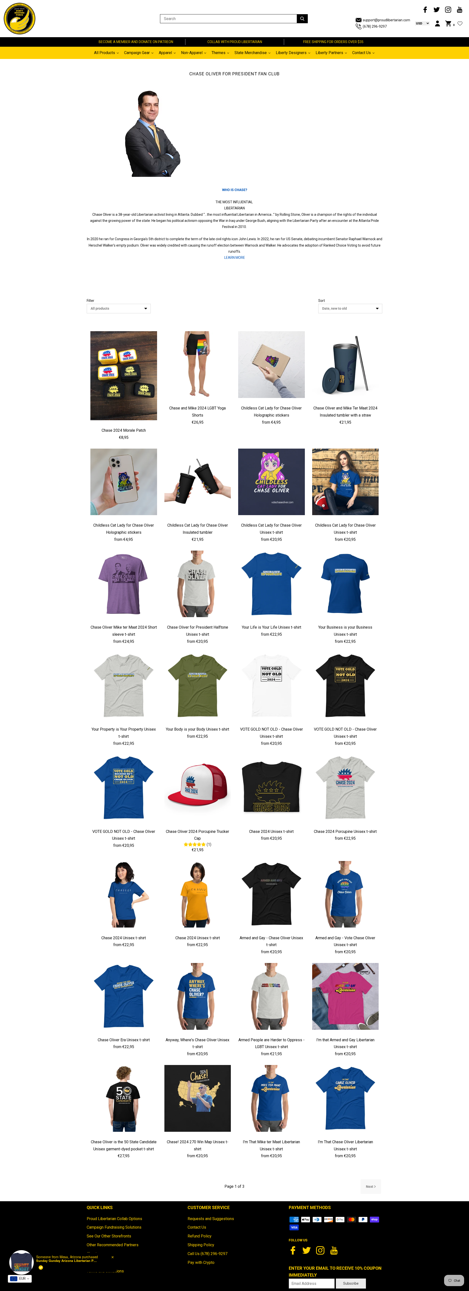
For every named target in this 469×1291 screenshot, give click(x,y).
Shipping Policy (201, 1245)
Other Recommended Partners (113, 1245)
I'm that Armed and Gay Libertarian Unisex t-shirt (345, 1043)
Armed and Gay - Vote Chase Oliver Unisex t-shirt (345, 941)
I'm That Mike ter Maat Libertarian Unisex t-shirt (271, 1145)
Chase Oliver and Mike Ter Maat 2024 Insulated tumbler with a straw (345, 412)
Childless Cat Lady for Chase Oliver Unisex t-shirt (271, 529)
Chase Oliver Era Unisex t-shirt (124, 1040)
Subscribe (351, 1283)
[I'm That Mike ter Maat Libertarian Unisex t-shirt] (271, 1098)
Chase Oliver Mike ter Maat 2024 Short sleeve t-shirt (124, 631)
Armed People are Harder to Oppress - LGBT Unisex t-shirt (271, 1043)
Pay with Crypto (201, 1262)
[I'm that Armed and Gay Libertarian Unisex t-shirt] (345, 996)
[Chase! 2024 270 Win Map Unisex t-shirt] (197, 1098)
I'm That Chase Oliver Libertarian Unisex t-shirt (345, 1145)
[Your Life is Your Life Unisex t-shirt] (271, 584)
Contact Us (197, 1227)
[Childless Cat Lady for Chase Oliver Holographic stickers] (271, 364)
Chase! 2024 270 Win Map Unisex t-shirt (197, 1145)
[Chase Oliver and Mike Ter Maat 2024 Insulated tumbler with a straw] (345, 364)
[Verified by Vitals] (41, 1267)
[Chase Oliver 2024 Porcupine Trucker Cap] (197, 788)
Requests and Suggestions (211, 1218)
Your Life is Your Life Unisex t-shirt (271, 627)
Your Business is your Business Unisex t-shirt (345, 631)
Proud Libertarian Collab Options (114, 1218)
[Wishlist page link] (460, 23)
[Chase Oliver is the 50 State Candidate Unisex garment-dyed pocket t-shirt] (123, 1098)
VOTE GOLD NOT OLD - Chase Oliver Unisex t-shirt (271, 733)
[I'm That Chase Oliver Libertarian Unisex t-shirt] (345, 1098)
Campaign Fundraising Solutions (114, 1227)
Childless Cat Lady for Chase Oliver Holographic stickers (271, 412)
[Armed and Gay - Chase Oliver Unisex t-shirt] (271, 894)
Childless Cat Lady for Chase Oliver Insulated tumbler (197, 529)
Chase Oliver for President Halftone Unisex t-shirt (197, 631)
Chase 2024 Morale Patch (124, 430)
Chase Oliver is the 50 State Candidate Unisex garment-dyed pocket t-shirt (124, 1145)
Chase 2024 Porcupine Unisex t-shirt (345, 831)
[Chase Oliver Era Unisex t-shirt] (123, 996)
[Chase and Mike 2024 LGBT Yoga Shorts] (197, 364)
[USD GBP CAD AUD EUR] (420, 23)
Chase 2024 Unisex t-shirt (271, 831)
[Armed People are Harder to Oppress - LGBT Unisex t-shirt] (271, 996)
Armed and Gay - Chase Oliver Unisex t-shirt (271, 941)
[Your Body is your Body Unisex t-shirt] (197, 686)
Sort (321, 301)
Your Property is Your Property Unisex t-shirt (124, 733)
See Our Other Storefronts (109, 1236)
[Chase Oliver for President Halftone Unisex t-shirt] (197, 584)
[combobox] (20, 1279)
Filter (90, 301)
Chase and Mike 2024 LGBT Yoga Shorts (197, 412)
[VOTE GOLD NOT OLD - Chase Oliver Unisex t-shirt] (271, 686)
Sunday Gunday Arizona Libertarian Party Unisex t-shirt (66, 1261)
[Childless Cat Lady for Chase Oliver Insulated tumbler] (197, 482)
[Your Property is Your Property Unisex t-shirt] (123, 686)
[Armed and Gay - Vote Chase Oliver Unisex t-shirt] (345, 894)
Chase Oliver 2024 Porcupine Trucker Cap (197, 835)
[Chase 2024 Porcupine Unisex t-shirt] (345, 788)
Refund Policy (200, 1236)
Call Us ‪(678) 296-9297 (207, 1253)
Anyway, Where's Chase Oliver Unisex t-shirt (197, 1043)
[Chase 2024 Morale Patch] (123, 375)
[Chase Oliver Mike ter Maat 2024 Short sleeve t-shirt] (123, 584)
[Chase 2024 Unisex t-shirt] (271, 788)
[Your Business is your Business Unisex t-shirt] (345, 584)
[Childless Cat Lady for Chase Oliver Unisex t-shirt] (271, 482)
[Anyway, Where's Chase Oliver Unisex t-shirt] (197, 996)
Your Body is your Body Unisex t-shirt (197, 729)
